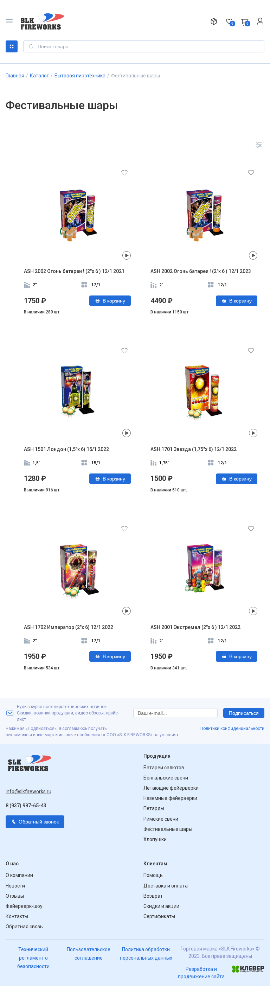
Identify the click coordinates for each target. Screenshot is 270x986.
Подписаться (244, 713)
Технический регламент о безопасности (33, 958)
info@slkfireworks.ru (28, 791)
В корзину (114, 301)
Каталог (11, 46)
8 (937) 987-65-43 (26, 805)
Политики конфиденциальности (232, 728)
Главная (15, 75)
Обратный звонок (39, 822)
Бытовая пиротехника (79, 75)
